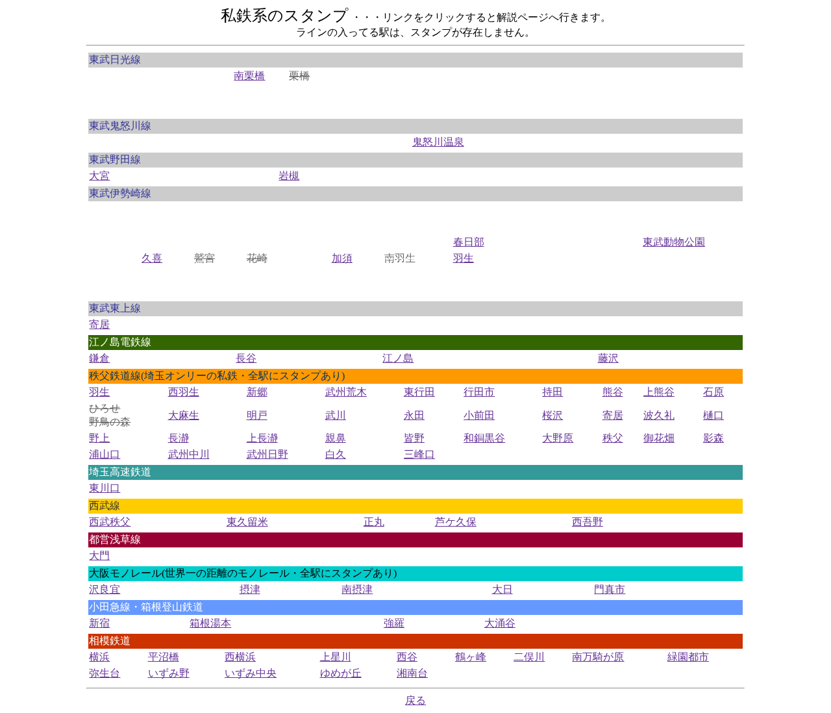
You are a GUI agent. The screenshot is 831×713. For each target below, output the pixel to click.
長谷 (246, 358)
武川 (335, 415)
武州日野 (267, 454)
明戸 (257, 415)
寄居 (99, 324)
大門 (99, 555)
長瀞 (178, 438)
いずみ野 (169, 673)
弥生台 (104, 673)
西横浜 (240, 656)
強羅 (394, 623)
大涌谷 (499, 623)
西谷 (407, 656)
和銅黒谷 (484, 438)
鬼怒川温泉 (438, 141)
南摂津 (357, 589)
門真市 (609, 589)
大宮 (99, 175)
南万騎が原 (598, 656)
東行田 (419, 391)
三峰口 (419, 454)
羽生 (463, 258)
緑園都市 (688, 656)
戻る (415, 700)
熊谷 (612, 391)
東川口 (104, 488)
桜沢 (552, 415)
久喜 (152, 258)
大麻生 (183, 415)
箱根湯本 (210, 623)
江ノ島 (398, 358)
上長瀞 (262, 438)
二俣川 (529, 656)
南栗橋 (249, 75)
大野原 (557, 438)
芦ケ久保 (456, 521)
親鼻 (335, 438)
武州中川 (189, 454)
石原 (713, 391)
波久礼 (659, 415)
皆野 (414, 438)
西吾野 (587, 521)
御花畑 (659, 438)
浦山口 (104, 454)
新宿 (99, 623)
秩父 (612, 438)
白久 (335, 454)
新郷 (257, 391)
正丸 (374, 521)
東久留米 (247, 521)
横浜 (99, 656)
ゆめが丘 (341, 673)
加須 (342, 258)
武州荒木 (346, 391)
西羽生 (183, 391)
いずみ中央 (251, 673)
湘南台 (412, 673)
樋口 (713, 415)
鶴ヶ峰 (470, 656)
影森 (713, 438)
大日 (502, 589)
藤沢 (608, 358)
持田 (552, 391)
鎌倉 (99, 358)
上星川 (335, 656)
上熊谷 (659, 391)
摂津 (250, 589)
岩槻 (289, 175)
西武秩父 (109, 521)
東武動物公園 (674, 241)
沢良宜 (104, 589)
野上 (99, 438)
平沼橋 (163, 656)
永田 (414, 415)
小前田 (479, 415)
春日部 (468, 241)
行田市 (479, 391)
